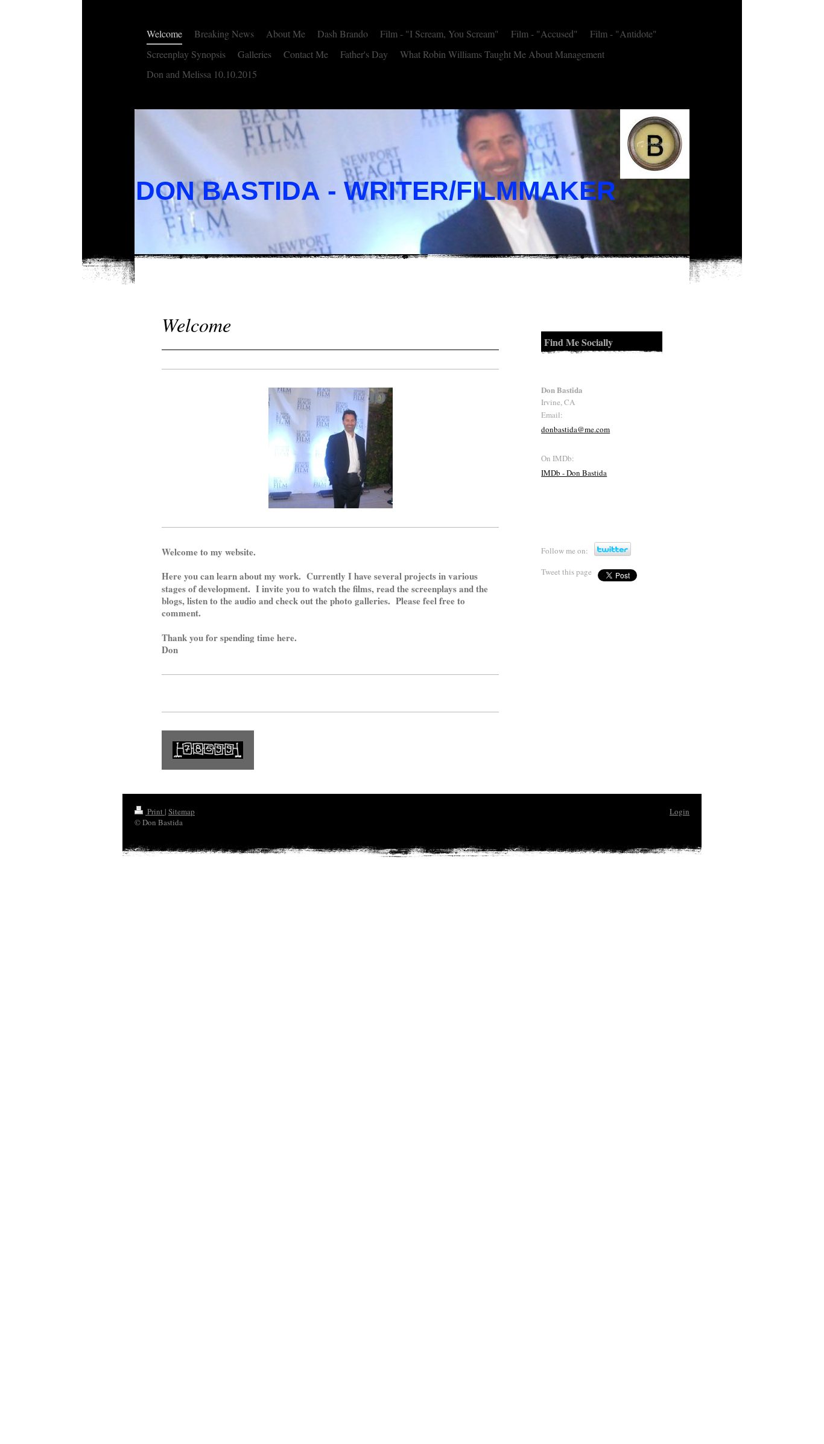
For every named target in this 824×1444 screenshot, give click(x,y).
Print (155, 811)
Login (679, 811)
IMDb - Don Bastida (574, 472)
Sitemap (181, 811)
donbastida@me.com (575, 429)
